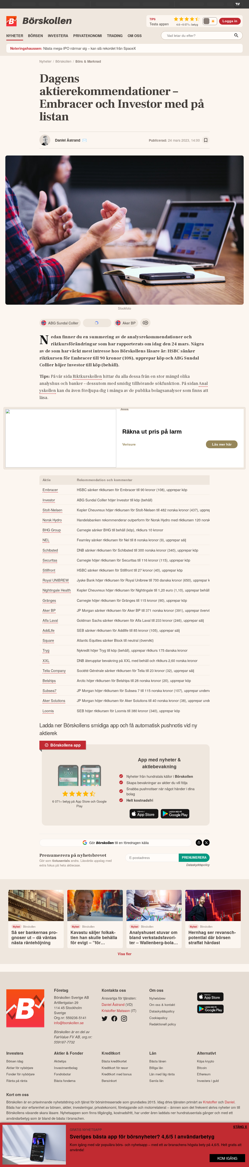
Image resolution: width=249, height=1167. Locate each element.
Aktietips (60, 1061)
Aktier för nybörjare (19, 1067)
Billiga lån (156, 1067)
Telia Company (54, 670)
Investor (49, 499)
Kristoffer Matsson (116, 1010)
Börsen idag (14, 1061)
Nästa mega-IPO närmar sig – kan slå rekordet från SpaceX (73, 48)
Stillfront (49, 570)
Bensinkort (109, 1080)
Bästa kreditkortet (114, 1061)
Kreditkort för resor (115, 1067)
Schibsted (50, 550)
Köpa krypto (205, 1061)
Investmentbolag (65, 1067)
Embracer (50, 489)
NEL (46, 539)
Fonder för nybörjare (20, 1074)
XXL (46, 660)
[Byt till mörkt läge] (210, 21)
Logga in (229, 21)
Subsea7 (49, 690)
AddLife (48, 630)
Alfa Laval (50, 620)
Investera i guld (208, 1080)
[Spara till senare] (206, 140)
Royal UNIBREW (56, 580)
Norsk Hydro (52, 519)
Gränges (49, 600)
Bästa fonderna (64, 1080)
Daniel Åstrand (67, 140)
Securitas (50, 560)
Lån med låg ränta (162, 1074)
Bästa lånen (157, 1061)
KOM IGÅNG (227, 1158)
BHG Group (52, 529)
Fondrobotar (62, 1074)
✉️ (84, 140)
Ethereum (204, 1074)
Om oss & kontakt (162, 1004)
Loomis (48, 710)
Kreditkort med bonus (117, 1074)
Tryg (46, 650)
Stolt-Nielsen (52, 509)
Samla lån (156, 1080)
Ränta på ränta (16, 1080)
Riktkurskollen (87, 376)
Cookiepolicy (158, 1017)
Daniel (229, 1101)
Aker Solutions (54, 700)
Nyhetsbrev (157, 998)
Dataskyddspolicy (198, 865)
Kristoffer (210, 1101)
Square (48, 640)
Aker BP (49, 610)
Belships (49, 680)
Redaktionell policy (162, 1024)
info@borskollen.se (69, 1022)
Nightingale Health (57, 590)
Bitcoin (202, 1067)
